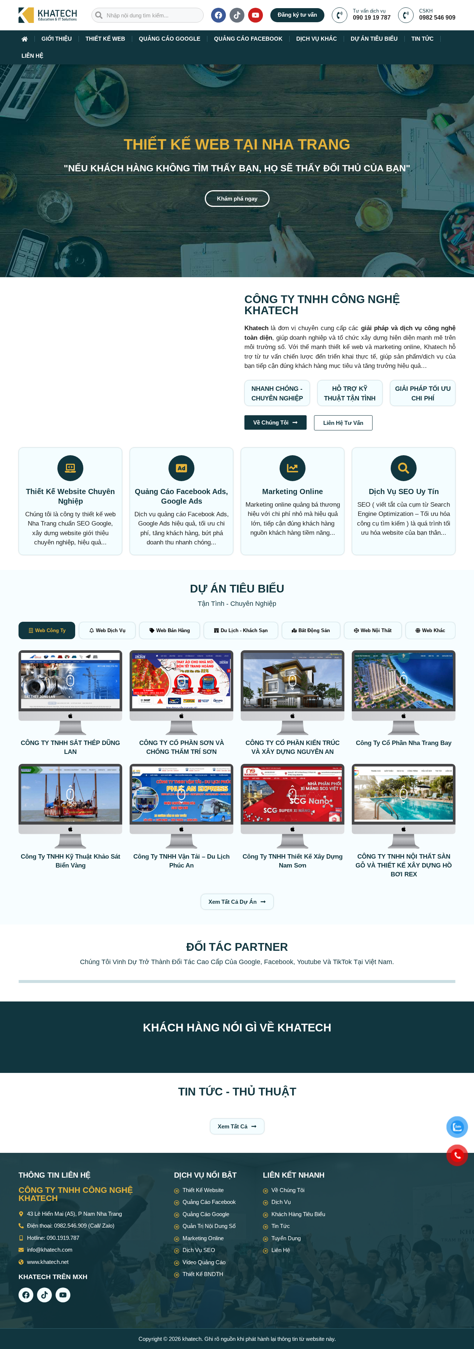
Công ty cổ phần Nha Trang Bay (403, 742)
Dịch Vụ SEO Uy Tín (404, 491)
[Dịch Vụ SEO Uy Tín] (404, 468)
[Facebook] (218, 15)
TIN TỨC (422, 39)
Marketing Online (292, 491)
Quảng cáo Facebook (248, 39)
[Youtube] (255, 15)
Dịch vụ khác (316, 39)
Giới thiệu (56, 39)
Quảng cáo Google (169, 39)
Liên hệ (32, 56)
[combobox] (147, 15)
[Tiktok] (237, 15)
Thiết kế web (105, 39)
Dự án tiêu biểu (374, 39)
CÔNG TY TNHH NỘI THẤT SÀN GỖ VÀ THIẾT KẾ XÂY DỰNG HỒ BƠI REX (404, 865)
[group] (70, 692)
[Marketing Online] (293, 468)
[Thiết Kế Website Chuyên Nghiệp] (70, 468)
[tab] (47, 631)
